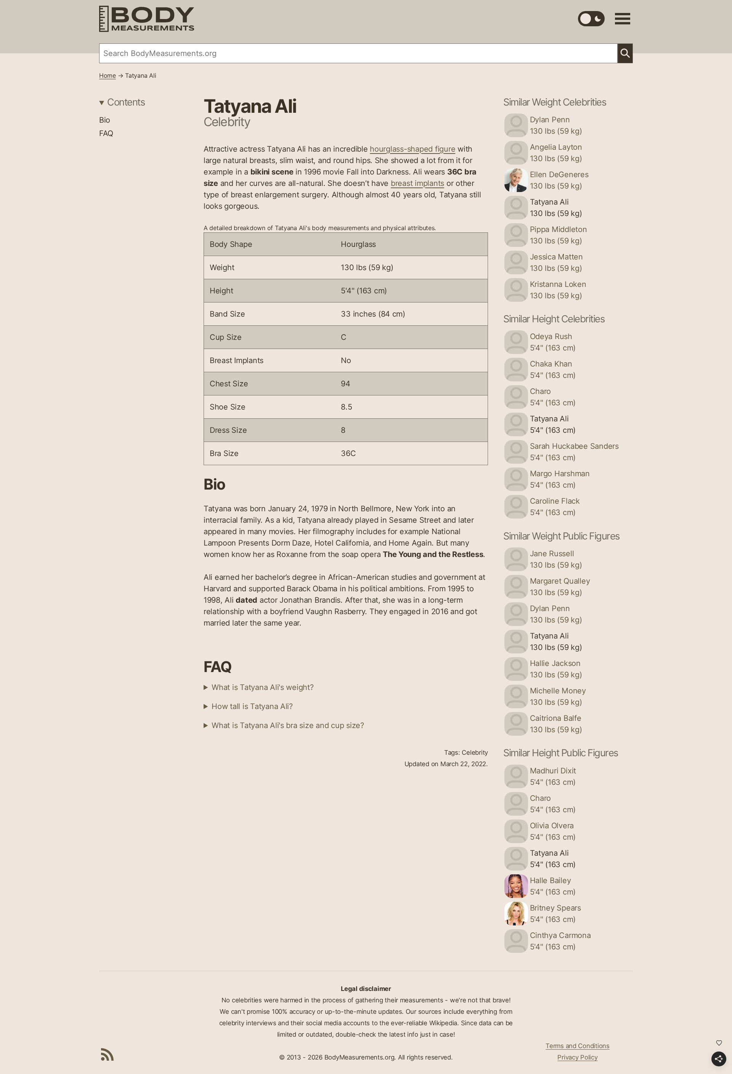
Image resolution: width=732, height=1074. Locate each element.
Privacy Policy (577, 1057)
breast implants (417, 183)
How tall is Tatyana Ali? (252, 706)
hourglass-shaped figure (412, 149)
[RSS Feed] (107, 1054)
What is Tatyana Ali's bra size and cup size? (288, 725)
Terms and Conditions (578, 1046)
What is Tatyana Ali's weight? (262, 687)
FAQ (106, 133)
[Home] (146, 19)
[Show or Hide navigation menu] (622, 18)
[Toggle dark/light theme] (591, 18)
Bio (104, 120)
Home (107, 75)
